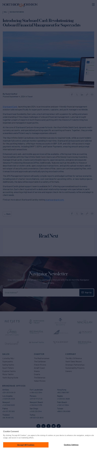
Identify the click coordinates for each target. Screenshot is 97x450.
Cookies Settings (71, 445)
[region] (48, 439)
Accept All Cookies (25, 445)
